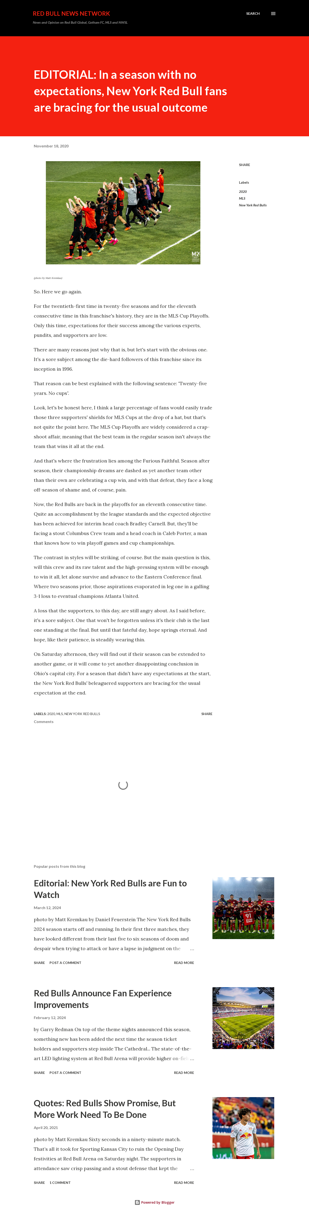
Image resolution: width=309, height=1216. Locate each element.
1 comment (60, 1182)
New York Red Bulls (253, 205)
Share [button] (244, 165)
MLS (242, 198)
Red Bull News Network (71, 13)
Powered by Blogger (157, 1202)
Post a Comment (65, 963)
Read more (184, 963)
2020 (243, 191)
